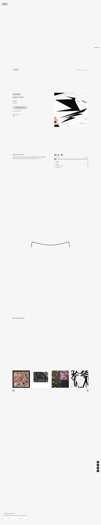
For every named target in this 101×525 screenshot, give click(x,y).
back (16, 69)
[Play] (60, 155)
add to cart (20, 107)
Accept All (21, 518)
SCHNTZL (16, 94)
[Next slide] (87, 390)
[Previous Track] (55, 155)
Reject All (9, 518)
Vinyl (14, 116)
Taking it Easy (16, 114)
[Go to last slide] (13, 390)
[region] (15, 516)
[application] (71, 156)
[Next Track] (62, 155)
